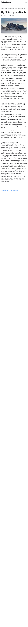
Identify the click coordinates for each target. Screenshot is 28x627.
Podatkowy (12, 8)
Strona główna (4, 8)
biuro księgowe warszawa (15, 39)
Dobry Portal (6, 2)
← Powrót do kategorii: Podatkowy (10, 190)
